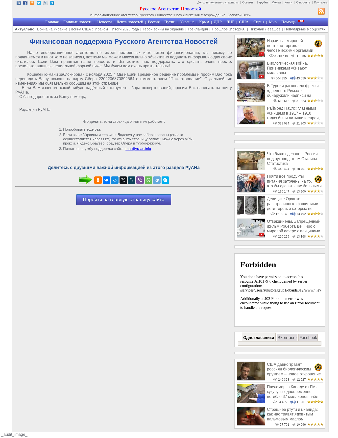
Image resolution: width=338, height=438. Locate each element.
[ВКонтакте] (106, 180)
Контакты (321, 2)
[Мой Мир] (115, 180)
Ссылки (247, 2)
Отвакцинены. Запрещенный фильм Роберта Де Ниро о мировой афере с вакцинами (293, 226)
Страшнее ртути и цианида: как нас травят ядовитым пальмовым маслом (292, 414)
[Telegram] (157, 180)
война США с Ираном (89, 29)
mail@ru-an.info (138, 148)
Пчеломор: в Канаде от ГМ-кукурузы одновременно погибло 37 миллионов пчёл (292, 392)
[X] (123, 180)
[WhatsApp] (148, 180)
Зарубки (262, 2)
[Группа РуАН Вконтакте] (19, 3)
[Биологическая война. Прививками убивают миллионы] (251, 78)
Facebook (308, 338)
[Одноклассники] (98, 180)
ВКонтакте (287, 338)
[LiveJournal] (131, 180)
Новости (104, 22)
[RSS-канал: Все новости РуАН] (321, 12)
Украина (187, 22)
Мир (273, 22)
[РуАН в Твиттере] (39, 3)
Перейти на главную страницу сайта (124, 199)
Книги (288, 2)
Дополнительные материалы (218, 2)
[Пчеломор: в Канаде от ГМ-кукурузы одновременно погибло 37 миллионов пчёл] (251, 402)
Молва (276, 2)
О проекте (303, 2)
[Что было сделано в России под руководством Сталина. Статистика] (251, 169)
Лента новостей (130, 22)
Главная (52, 22)
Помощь (288, 22)
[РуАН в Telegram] (52, 3)
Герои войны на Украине (163, 29)
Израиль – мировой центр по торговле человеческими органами (290, 45)
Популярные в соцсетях (305, 29)
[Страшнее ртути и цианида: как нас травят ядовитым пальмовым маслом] (251, 424)
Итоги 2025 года (125, 29)
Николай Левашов (264, 29)
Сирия (258, 22)
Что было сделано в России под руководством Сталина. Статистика (292, 159)
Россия (154, 22)
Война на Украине (52, 29)
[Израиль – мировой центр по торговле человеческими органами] (251, 55)
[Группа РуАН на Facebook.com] (25, 3)
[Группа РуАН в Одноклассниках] (32, 3)
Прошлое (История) (228, 29)
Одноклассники (258, 338)
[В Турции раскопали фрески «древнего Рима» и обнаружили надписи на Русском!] (251, 100)
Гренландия (198, 29)
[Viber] (140, 180)
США (244, 22)
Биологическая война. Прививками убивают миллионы (287, 68)
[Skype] (165, 180)
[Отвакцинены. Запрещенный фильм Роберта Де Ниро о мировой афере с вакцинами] (251, 236)
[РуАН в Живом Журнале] (45, 3)
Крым (204, 22)
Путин (169, 22)
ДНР (218, 22)
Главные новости (78, 22)
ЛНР (230, 22)
